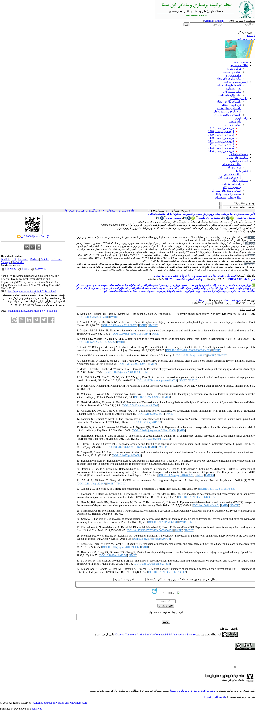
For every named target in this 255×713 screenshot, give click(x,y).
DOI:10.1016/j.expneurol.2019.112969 (154, 430)
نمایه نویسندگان (232, 91)
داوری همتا (235, 121)
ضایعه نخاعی (216, 275)
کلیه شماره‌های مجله (229, 85)
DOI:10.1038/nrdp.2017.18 (93, 316)
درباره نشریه (234, 68)
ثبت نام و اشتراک (238, 160)
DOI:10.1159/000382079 (132, 363)
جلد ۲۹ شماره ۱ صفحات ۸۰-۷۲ (117, 210)
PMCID (152, 325)
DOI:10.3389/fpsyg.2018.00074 (175, 475)
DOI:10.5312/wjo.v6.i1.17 (191, 355)
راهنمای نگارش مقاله (228, 101)
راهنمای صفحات (231, 184)
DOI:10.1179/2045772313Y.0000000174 (150, 530)
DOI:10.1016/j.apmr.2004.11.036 (123, 372)
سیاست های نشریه (237, 157)
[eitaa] (14, 320)
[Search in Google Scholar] (228, 218)
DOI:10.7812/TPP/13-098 (162, 522)
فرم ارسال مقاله (231, 104)
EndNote (23, 259)
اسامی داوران (233, 124)
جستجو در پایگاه (232, 187)
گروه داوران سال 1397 (221, 127)
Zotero (25, 268)
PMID (113, 316)
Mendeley (10, 268)
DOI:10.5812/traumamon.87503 (140, 405)
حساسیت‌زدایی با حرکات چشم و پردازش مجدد (181, 275)
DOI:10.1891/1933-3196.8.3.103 (196, 497)
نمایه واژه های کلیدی (229, 95)
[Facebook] (51, 320)
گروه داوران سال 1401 (221, 141)
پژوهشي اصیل (232, 300)
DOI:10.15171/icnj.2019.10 (145, 422)
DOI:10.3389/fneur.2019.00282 (119, 325)
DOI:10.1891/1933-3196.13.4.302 (167, 572)
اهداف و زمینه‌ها (232, 71)
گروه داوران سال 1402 (221, 144)
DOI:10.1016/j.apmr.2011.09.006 (120, 547)
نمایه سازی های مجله (229, 78)
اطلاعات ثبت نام (231, 164)
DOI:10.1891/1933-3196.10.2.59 (217, 488)
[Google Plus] (22, 320)
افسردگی (231, 275)
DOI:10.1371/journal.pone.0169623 (157, 380)
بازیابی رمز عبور (245, 38)
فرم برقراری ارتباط (229, 177)
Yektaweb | (37, 708)
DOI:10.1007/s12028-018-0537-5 (96, 341)
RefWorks (18, 262)
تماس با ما (242, 170)
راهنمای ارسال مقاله (229, 108)
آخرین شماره (233, 88)
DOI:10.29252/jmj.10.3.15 (155, 438)
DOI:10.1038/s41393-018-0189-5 (131, 333)
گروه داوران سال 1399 (221, 134)
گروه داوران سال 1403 (221, 147)
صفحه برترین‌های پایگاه (228, 193)
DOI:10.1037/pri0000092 (127, 455)
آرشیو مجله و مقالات (236, 81)
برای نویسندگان (239, 98)
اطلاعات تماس (232, 174)
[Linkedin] (29, 320)
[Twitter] (44, 320)
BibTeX (5, 259)
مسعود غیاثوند (173, 217)
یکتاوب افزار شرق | (215, 696)
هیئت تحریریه (233, 75)
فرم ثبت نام (234, 167)
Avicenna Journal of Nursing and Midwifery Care (60, 702)
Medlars (34, 259)
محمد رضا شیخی (245, 217)
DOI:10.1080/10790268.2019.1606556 (125, 447)
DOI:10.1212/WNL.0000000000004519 (188, 350)
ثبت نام (251, 35)
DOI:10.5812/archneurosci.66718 (151, 538)
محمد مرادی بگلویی (209, 217)
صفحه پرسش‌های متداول (226, 190)
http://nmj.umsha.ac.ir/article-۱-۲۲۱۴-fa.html (32, 310)
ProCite (44, 259)
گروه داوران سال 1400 (221, 137)
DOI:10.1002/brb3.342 (206, 505)
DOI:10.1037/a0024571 (151, 413)
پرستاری (200, 300)
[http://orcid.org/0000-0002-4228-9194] (232, 218)
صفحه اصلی (241, 62)
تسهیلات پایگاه (240, 180)
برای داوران (241, 118)
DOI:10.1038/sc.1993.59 (113, 555)
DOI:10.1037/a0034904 (147, 397)
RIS (14, 259)
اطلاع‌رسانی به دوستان (228, 197)
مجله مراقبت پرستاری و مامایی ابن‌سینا (193, 690)
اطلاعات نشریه (239, 65)
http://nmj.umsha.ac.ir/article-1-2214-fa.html (32, 291)
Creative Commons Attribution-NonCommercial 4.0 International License (155, 634)
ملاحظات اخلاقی (238, 154)
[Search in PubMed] (223, 218)
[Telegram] (36, 320)
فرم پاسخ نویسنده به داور (226, 111)
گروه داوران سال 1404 (221, 151)
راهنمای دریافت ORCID (227, 114)
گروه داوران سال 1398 (221, 131)
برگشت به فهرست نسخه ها (81, 210)
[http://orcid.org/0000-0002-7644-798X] (193, 218)
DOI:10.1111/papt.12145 (91, 483)
